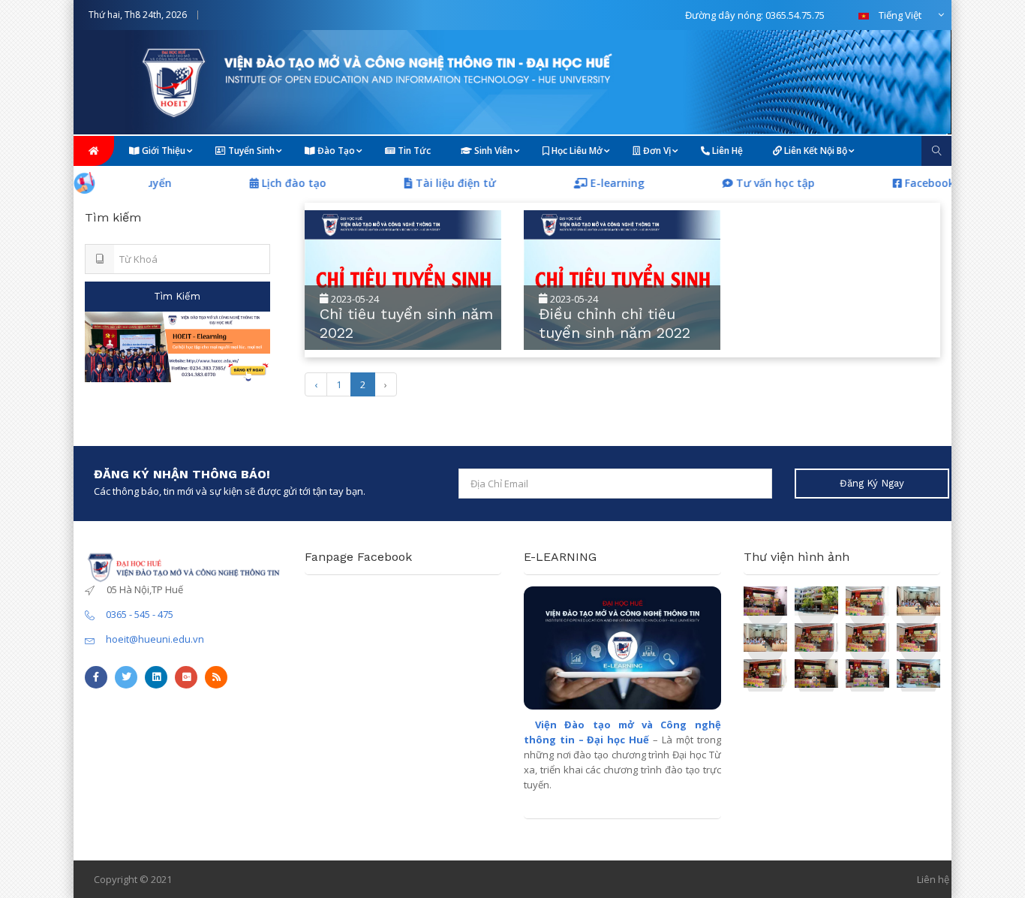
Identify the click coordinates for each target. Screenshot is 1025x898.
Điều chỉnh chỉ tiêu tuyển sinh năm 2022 (614, 323)
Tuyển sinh (250, 150)
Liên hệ (726, 150)
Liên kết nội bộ (814, 150)
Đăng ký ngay (872, 483)
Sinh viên (492, 150)
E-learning (597, 183)
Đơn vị (656, 150)
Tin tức (413, 150)
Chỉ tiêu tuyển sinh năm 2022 (406, 323)
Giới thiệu (162, 150)
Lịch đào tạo (274, 183)
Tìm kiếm (177, 296)
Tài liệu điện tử (435, 183)
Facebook (908, 183)
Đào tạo (335, 150)
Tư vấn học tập (755, 183)
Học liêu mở (576, 150)
